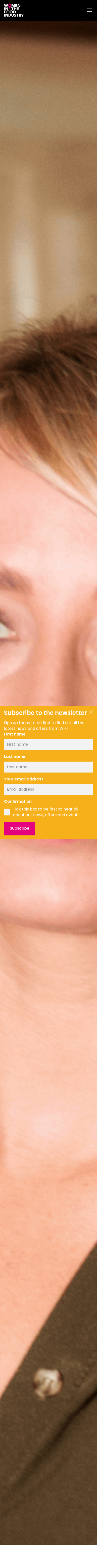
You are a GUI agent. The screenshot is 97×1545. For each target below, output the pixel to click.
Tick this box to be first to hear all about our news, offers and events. (46, 812)
